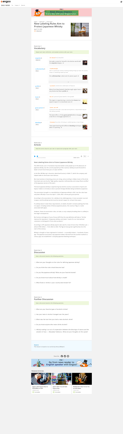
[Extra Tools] (88, 156)
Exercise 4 (38, 297)
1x (84, 156)
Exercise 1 (38, 46)
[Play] (34, 156)
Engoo (35, 21)
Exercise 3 (38, 250)
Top (12, 5)
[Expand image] (80, 29)
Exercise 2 (38, 143)
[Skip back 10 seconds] (81, 156)
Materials (23, 5)
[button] (68, 82)
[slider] (37, 156)
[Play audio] (41, 58)
